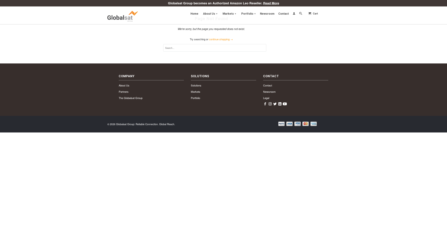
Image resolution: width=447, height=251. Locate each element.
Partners (124, 91)
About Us (210, 13)
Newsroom (267, 13)
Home (194, 13)
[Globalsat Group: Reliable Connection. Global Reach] (132, 15)
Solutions (196, 85)
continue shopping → (221, 39)
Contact (283, 13)
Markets (229, 13)
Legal (266, 98)
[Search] (300, 14)
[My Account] (294, 14)
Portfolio (248, 13)
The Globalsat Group (130, 98)
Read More (271, 3)
